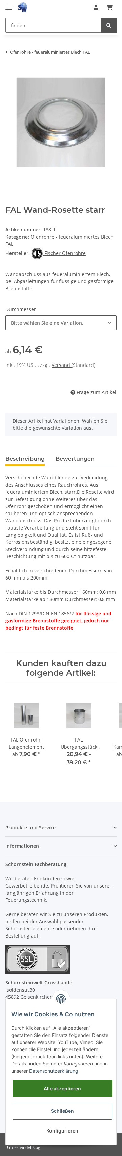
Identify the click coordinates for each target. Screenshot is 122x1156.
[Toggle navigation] (8, 4)
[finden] (109, 25)
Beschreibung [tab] (25, 459)
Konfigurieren (62, 1131)
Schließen (62, 1111)
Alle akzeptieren (62, 1088)
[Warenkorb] (109, 7)
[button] (95, 7)
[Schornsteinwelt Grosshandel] (22, 7)
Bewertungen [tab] (75, 459)
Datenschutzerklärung (53, 1071)
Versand (62, 365)
